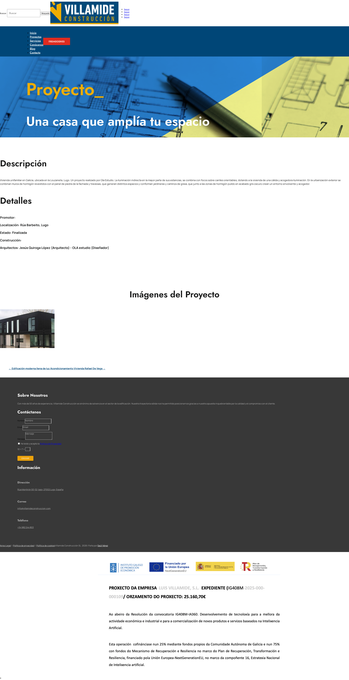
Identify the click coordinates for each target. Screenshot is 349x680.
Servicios (35, 41)
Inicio (33, 33)
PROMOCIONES (57, 41)
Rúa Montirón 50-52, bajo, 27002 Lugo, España (40, 489)
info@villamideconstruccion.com (34, 508)
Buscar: (3, 13)
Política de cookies (45, 545)
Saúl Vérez (102, 545)
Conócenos (36, 45)
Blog (32, 49)
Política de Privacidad (50, 443)
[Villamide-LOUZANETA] (27, 347)
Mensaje (21, 439)
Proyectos (35, 37)
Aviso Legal (5, 545)
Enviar (25, 458)
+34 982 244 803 (25, 527)
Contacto (35, 53)
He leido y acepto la (41, 443)
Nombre (20, 420)
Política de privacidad (23, 545)
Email (19, 427)
